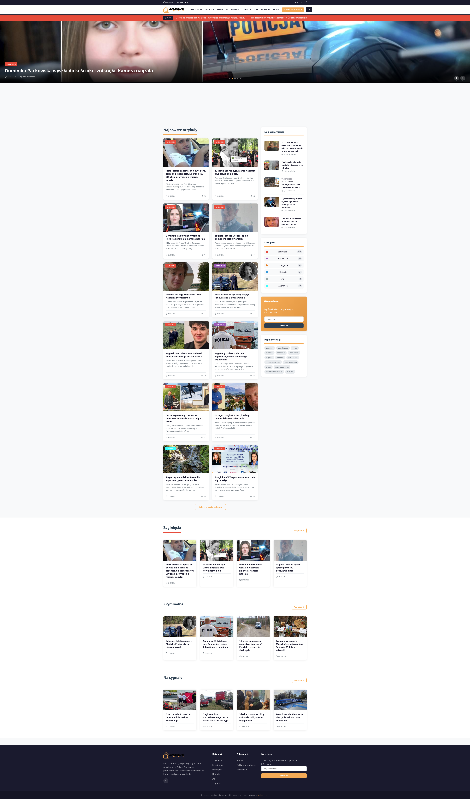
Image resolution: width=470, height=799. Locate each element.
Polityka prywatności (246, 765)
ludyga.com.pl (264, 795)
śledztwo (269, 353)
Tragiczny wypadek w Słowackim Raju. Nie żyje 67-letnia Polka (183, 479)
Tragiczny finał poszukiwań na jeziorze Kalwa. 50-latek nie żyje (215, 717)
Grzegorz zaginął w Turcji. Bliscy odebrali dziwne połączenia (232, 417)
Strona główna (195, 10)
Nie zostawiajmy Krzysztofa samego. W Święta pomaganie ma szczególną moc (267, 17)
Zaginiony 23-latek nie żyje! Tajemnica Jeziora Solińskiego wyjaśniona (231, 356)
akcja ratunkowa (291, 362)
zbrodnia (280, 357)
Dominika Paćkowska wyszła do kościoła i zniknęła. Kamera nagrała (185, 237)
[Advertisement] (235, 101)
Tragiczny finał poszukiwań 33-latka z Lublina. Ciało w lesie (69, 71)
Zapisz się (284, 326)
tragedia (269, 357)
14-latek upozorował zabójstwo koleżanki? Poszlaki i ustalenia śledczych (251, 645)
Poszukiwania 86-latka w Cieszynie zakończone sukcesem (289, 717)
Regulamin (242, 769)
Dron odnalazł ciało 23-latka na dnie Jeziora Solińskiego (178, 717)
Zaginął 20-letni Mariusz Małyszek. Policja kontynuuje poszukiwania (184, 355)
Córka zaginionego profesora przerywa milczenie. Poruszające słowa (183, 418)
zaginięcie (269, 348)
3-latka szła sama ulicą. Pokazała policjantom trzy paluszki (252, 717)
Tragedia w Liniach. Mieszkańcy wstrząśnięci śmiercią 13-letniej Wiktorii (289, 645)
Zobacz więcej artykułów (210, 507)
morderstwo (294, 353)
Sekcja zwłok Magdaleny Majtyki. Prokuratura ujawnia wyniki (233, 296)
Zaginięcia (209, 10)
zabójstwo (281, 353)
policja (295, 348)
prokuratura (292, 357)
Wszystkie (298, 530)
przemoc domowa (282, 367)
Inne (256, 10)
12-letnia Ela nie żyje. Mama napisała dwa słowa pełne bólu (235, 172)
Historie (247, 10)
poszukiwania (283, 348)
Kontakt (299, 2)
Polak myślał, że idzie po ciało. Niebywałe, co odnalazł (292, 165)
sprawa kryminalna (273, 362)
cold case (290, 372)
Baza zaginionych (294, 10)
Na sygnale (236, 10)
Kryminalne (222, 10)
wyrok (268, 367)
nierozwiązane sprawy (274, 372)
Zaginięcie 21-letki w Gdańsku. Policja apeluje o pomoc (291, 221)
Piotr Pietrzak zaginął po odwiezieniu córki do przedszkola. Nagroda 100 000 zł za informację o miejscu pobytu (186, 175)
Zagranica (265, 10)
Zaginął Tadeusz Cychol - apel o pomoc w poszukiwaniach (231, 237)
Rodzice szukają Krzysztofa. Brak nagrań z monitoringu (184, 296)
